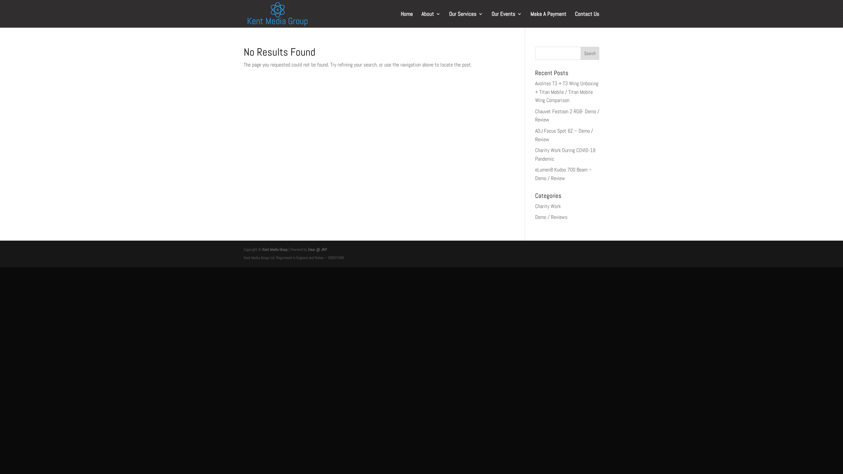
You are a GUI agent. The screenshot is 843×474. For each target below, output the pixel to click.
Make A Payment (548, 14)
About (428, 14)
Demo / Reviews (551, 217)
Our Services (462, 14)
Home (407, 14)
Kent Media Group (274, 249)
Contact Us (587, 14)
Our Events (503, 14)
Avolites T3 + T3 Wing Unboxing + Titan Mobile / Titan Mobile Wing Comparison (566, 92)
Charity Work (548, 206)
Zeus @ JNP (317, 249)
